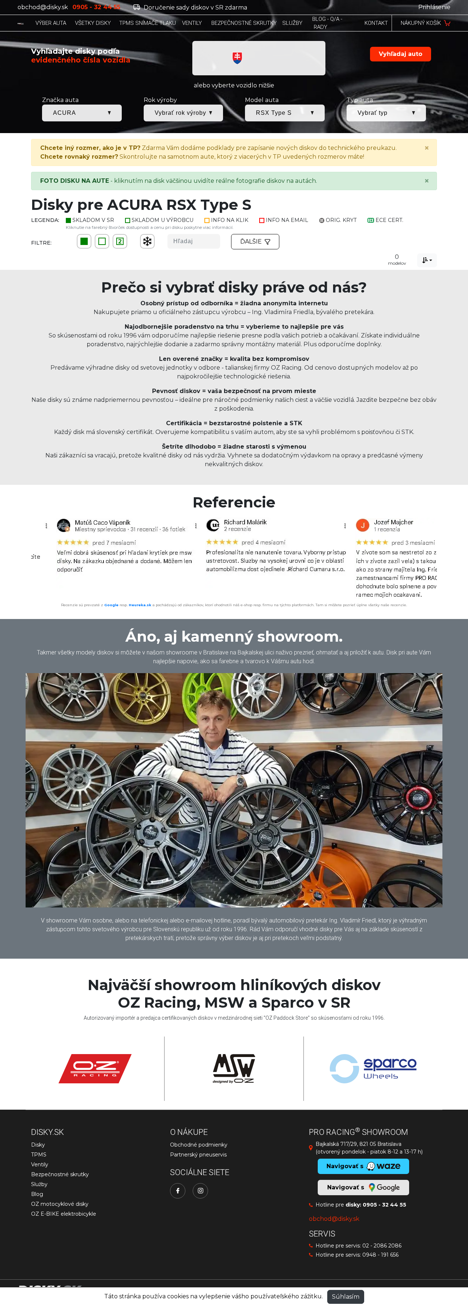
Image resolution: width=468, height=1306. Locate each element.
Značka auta (60, 100)
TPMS (38, 1154)
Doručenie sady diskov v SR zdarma (194, 7)
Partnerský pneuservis (198, 1154)
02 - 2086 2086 (381, 1245)
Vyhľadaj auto (400, 53)
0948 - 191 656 (380, 1255)
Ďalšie (251, 241)
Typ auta (360, 100)
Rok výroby (160, 100)
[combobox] (427, 260)
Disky (38, 1144)
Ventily (39, 1164)
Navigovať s (346, 1187)
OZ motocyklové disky (59, 1204)
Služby (39, 1184)
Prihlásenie (434, 7)
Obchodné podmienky (198, 1144)
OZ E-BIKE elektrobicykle (63, 1214)
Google (111, 605)
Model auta (262, 100)
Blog (37, 1194)
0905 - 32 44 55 (384, 1204)
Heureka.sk (140, 605)
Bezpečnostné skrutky (60, 1174)
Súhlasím (345, 1296)
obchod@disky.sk (43, 7)
